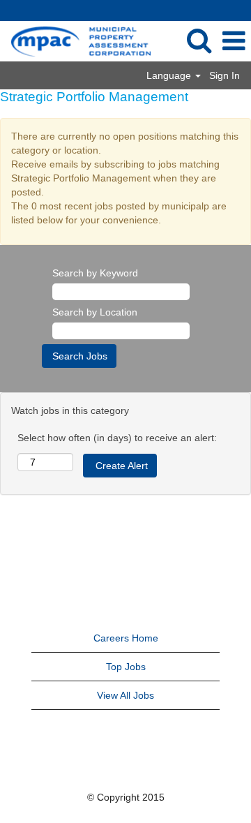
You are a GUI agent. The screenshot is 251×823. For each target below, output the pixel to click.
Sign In (224, 75)
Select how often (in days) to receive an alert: (117, 437)
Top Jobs (126, 666)
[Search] (198, 40)
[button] (233, 41)
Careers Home (125, 638)
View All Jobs (125, 695)
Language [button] (170, 75)
